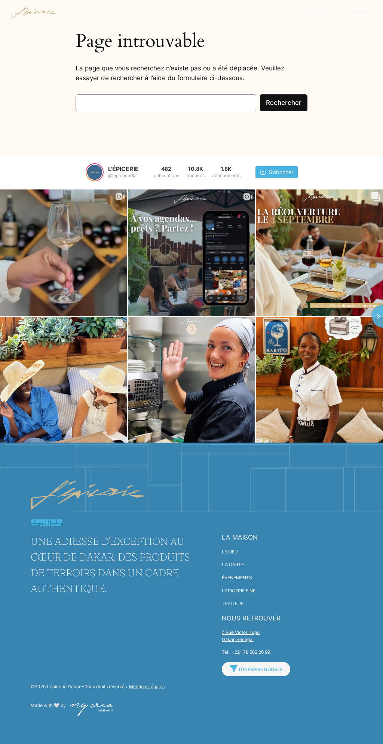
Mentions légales (147, 686)
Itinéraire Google (260, 669)
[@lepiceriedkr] (94, 172)
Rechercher (283, 102)
